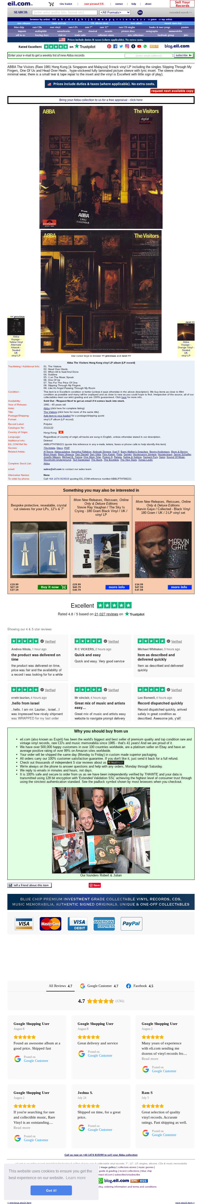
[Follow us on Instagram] (127, 47)
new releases (23, 23)
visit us (62, 35)
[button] (169, 924)
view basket (66, 3)
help (134, 3)
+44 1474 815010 (59, 478)
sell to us (20, 35)
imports (22, 31)
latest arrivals (59, 23)
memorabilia (175, 31)
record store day (173, 23)
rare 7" (89, 27)
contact (119, 3)
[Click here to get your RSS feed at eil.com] (154, 47)
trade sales (80, 35)
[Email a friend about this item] (29, 886)
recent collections (129, 1171)
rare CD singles (127, 27)
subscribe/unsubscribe (127, 1174)
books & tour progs (159, 27)
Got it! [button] (51, 1190)
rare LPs (73, 27)
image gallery (108, 1167)
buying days (42, 35)
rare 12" (104, 27)
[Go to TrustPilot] (57, 48)
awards (108, 31)
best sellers (136, 23)
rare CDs (37, 27)
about (148, 3)
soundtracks (63, 31)
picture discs (128, 31)
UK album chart (99, 23)
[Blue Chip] (101, 908)
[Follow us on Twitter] (121, 47)
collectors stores (106, 35)
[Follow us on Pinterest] (109, 47)
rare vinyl (55, 27)
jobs (186, 35)
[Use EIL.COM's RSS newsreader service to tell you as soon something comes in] (139, 1181)
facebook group (166, 35)
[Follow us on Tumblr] (133, 47)
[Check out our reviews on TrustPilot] (115, 762)
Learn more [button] (76, 1178)
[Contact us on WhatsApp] (145, 47)
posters (185, 27)
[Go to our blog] (177, 47)
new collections (136, 35)
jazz (80, 31)
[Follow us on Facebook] (115, 47)
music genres (145, 1167)
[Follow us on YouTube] (139, 47)
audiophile (41, 31)
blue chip (19, 27)
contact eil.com (104, 1174)
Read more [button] (150, 1059)
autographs (152, 31)
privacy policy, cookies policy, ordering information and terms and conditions (113, 1186)
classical (92, 31)
